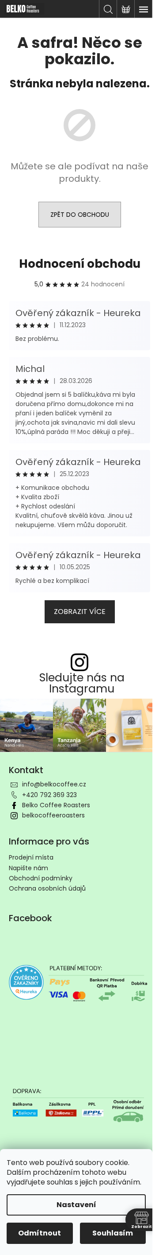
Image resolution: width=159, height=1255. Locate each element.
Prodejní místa (31, 857)
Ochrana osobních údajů (47, 888)
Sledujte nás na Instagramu (82, 683)
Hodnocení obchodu (79, 264)
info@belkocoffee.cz (54, 784)
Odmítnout (39, 1233)
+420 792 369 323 (49, 794)
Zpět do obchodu (79, 214)
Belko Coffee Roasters (56, 805)
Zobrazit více (80, 611)
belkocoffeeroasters (53, 815)
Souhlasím (112, 1233)
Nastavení (76, 1205)
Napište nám (28, 868)
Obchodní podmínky (40, 878)
